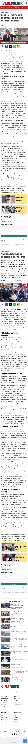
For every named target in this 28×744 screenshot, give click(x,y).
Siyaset (24, 7)
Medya (15, 694)
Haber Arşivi (3, 721)
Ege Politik (4, 12)
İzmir (4, 7)
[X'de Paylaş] (10, 46)
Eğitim (15, 700)
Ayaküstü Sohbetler (18, 704)
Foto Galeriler (4, 696)
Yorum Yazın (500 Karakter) (7, 224)
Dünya (15, 721)
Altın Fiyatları (3, 704)
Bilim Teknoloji (17, 698)
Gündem (17, 7)
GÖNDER (14, 236)
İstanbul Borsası (4, 700)
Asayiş (10, 7)
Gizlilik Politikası (4, 717)
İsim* (2, 219)
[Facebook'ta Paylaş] (6, 46)
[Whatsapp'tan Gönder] (14, 46)
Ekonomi (16, 719)
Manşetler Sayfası (4, 698)
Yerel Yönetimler (11, 251)
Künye (2, 715)
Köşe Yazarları (4, 694)
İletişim (2, 719)
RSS (5, 738)
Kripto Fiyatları (4, 706)
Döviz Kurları (3, 702)
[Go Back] (25, 741)
